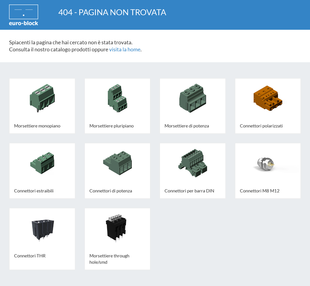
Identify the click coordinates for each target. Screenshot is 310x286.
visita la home (124, 49)
